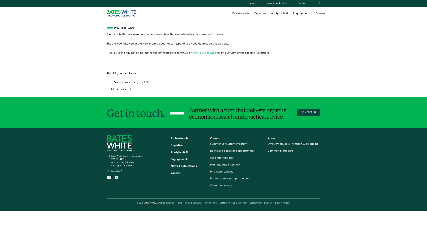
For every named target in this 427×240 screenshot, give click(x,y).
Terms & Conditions (193, 203)
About (252, 3)
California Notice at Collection (233, 203)
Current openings (221, 185)
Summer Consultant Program (228, 144)
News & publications (277, 3)
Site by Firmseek (282, 203)
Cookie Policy (256, 203)
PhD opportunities (221, 171)
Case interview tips (222, 158)
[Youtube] (116, 178)
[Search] (319, 3)
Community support (280, 150)
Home (179, 203)
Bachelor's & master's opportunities (232, 150)
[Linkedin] (109, 178)
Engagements (302, 13)
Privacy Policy (211, 203)
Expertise (260, 13)
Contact (302, 3)
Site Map (268, 203)
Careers (320, 13)
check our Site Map (204, 52)
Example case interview (225, 164)
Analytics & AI (279, 13)
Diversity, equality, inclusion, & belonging (293, 144)
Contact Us (308, 112)
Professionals (240, 13)
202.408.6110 (116, 171)
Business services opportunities (229, 178)
